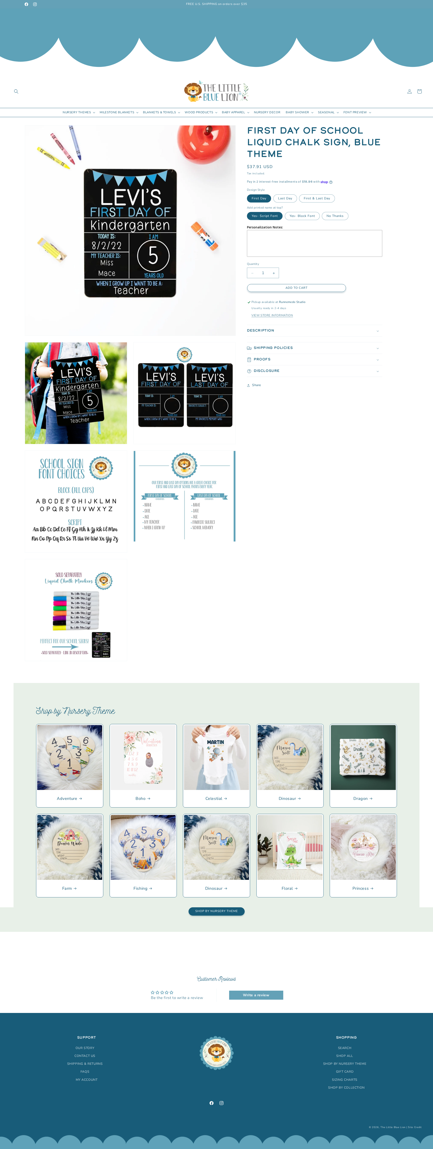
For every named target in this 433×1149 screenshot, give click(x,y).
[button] (16, 91)
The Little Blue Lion (392, 1127)
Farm (67, 888)
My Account (87, 1079)
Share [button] (256, 385)
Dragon (361, 798)
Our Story (85, 1048)
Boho (140, 798)
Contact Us (84, 1055)
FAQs (85, 1071)
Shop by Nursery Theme (216, 911)
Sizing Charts (344, 1079)
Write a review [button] (256, 995)
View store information (272, 316)
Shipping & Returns (85, 1063)
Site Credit (415, 1127)
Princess (361, 888)
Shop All (344, 1055)
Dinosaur (287, 798)
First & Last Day (317, 198)
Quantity (253, 264)
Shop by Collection (346, 1087)
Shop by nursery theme (344, 1063)
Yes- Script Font (265, 216)
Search (345, 1048)
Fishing (140, 888)
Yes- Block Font (302, 216)
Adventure (67, 798)
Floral (287, 888)
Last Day (285, 198)
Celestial (213, 798)
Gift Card (344, 1071)
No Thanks (335, 216)
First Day (259, 198)
